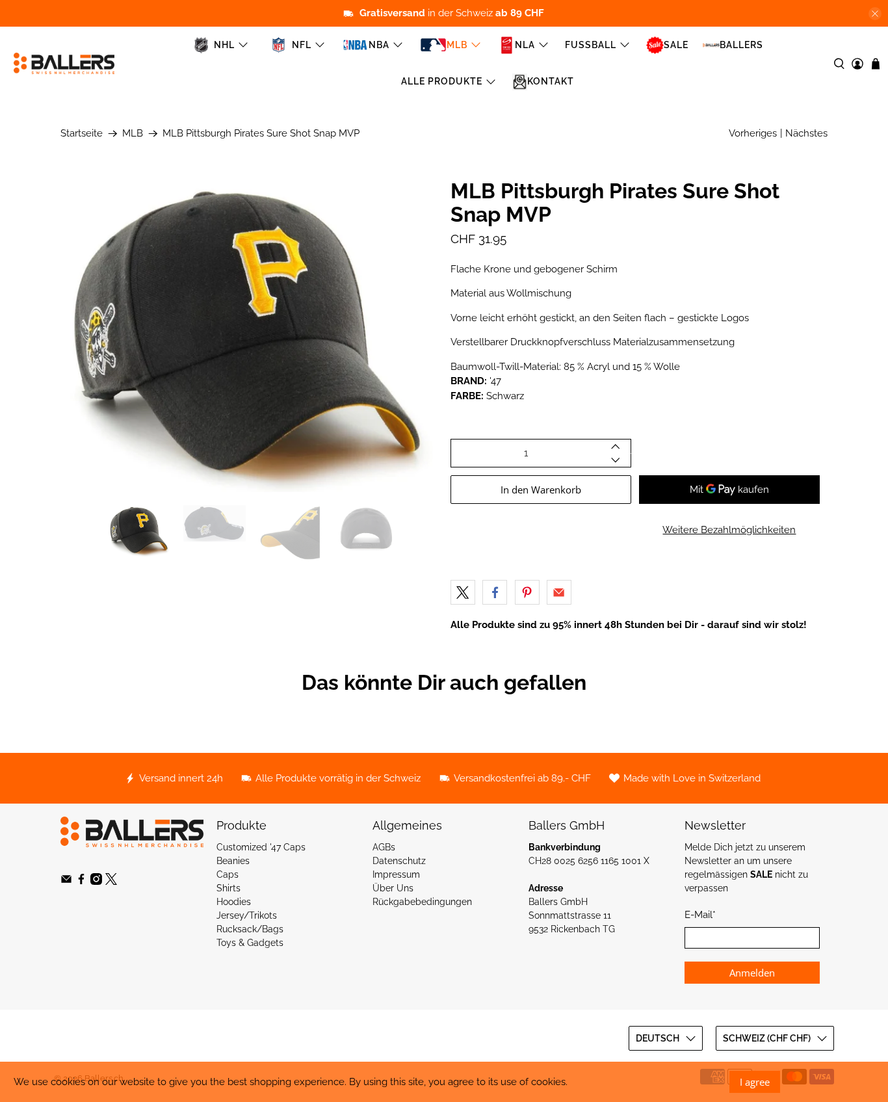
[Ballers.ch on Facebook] (81, 881)
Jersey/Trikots (246, 915)
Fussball (590, 45)
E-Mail (700, 915)
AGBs (383, 847)
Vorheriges (753, 133)
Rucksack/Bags (249, 929)
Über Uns (392, 888)
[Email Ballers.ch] (66, 881)
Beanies (233, 861)
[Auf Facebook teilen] (494, 592)
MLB (457, 45)
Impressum (396, 874)
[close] (874, 13)
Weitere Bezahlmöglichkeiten (729, 530)
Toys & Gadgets (249, 943)
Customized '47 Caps (261, 847)
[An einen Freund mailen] (559, 592)
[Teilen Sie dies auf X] (463, 592)
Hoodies (233, 902)
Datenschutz (399, 861)
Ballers (741, 45)
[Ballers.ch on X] (111, 881)
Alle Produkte (441, 81)
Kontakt (550, 81)
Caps (227, 874)
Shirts (228, 888)
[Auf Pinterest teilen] (527, 592)
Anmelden (752, 972)
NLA (525, 45)
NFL (301, 45)
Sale (676, 45)
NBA (379, 45)
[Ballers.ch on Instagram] (96, 881)
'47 (495, 381)
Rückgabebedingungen (422, 902)
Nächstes (806, 133)
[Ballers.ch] (64, 63)
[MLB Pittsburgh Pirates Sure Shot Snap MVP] (248, 335)
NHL (224, 45)
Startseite (81, 133)
